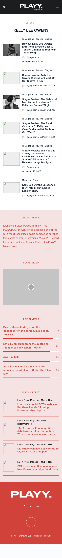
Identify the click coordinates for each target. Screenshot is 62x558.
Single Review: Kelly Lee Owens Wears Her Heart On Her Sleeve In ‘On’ (38, 78)
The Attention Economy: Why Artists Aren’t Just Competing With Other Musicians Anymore (36, 431)
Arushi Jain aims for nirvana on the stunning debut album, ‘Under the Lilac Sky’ (27, 370)
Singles (48, 39)
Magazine (29, 39)
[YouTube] (37, 506)
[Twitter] (30, 506)
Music (44, 400)
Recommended (24, 424)
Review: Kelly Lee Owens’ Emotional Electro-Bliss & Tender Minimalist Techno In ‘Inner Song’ (39, 48)
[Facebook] (24, 506)
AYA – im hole (11, 357)
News (35, 180)
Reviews (39, 39)
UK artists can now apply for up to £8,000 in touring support (38, 450)
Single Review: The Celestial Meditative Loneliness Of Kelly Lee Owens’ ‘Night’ (39, 102)
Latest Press (23, 400)
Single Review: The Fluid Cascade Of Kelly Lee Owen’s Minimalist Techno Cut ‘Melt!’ (38, 128)
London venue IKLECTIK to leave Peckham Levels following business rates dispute (37, 407)
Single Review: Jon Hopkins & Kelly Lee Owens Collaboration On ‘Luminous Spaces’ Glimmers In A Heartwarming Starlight (39, 157)
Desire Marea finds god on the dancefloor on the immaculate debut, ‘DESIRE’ (26, 331)
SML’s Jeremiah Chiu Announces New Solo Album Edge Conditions (37, 467)
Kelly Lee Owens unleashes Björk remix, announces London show (38, 188)
